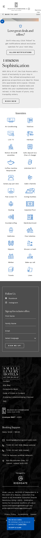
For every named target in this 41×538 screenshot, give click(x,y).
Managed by (20, 473)
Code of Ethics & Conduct (14, 393)
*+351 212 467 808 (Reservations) (20, 445)
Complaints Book (10, 389)
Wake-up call (30, 262)
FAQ (4, 401)
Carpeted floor (30, 210)
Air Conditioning (11, 126)
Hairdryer (30, 139)
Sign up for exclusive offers (17, 311)
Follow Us (10, 293)
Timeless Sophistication (15, 62)
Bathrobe (11, 236)
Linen (30, 275)
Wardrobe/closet (30, 223)
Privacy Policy (10, 514)
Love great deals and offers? (20, 32)
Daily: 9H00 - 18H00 (11, 432)
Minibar (11, 262)
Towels (11, 275)
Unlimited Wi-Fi (30, 168)
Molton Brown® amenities (11, 154)
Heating (11, 210)
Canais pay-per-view (11, 184)
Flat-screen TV (11, 197)
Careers (33, 514)
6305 (12, 417)
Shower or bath (30, 249)
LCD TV (11, 139)
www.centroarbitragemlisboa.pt (16, 506)
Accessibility (23, 514)
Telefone (30, 126)
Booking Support (11, 427)
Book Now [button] (11, 102)
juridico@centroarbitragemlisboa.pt (16, 508)
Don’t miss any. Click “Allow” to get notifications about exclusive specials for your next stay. (20, 43)
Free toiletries (30, 236)
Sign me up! (14, 345)
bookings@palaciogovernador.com (21, 440)
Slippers (11, 249)
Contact (6, 381)
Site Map (7, 385)
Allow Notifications (20, 52)
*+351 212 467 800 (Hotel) (17, 450)
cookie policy (22, 524)
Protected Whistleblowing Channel (18, 397)
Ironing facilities (30, 197)
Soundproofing (11, 223)
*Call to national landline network (17, 455)
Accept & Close (15, 527)
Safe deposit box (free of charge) (30, 154)
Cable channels (30, 184)
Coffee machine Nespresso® (11, 169)
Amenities (20, 113)
